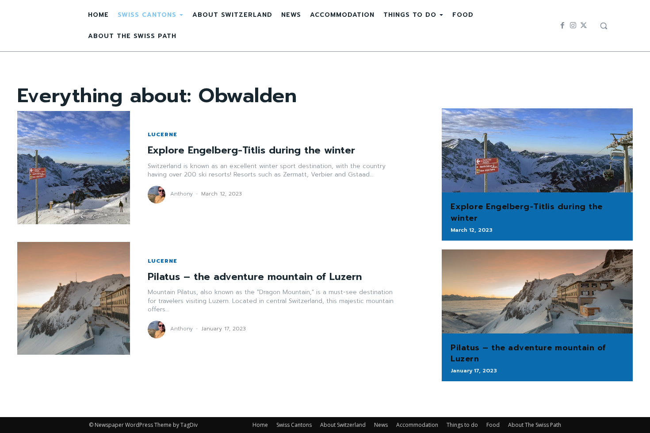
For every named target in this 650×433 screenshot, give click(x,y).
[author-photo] (158, 194)
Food (493, 425)
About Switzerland (343, 425)
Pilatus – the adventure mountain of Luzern (255, 276)
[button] (604, 26)
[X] (583, 25)
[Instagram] (573, 25)
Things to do (462, 425)
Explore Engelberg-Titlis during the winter (251, 150)
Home (260, 425)
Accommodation (417, 425)
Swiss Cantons (294, 425)
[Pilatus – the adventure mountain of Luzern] (73, 298)
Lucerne (162, 134)
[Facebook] (562, 25)
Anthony (181, 194)
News (381, 425)
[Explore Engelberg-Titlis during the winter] (73, 167)
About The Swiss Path (534, 425)
